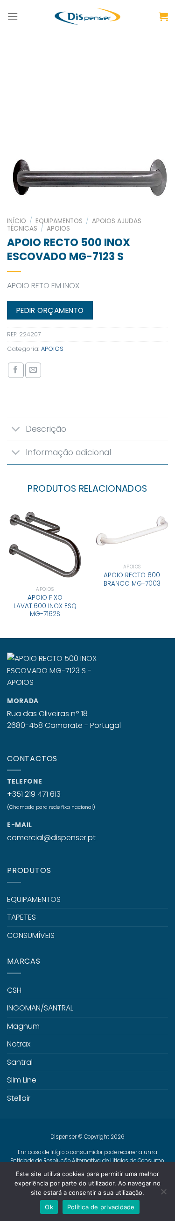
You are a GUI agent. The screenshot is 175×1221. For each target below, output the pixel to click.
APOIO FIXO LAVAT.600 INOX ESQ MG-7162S (45, 606)
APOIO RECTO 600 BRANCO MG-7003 (132, 579)
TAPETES (21, 917)
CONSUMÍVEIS (31, 935)
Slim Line (21, 1080)
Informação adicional (68, 452)
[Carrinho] (163, 16)
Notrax (18, 1044)
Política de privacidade (101, 1207)
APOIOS (58, 228)
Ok (49, 1207)
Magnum (23, 1026)
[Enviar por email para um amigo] (33, 370)
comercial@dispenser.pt (51, 837)
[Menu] (12, 16)
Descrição (46, 429)
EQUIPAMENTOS (59, 221)
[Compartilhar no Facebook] (16, 370)
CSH (14, 990)
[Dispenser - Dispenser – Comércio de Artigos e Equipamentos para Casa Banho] (87, 16)
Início (16, 221)
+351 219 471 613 (34, 794)
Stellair (18, 1098)
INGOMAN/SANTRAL (40, 1008)
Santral (20, 1062)
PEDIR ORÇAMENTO (50, 310)
